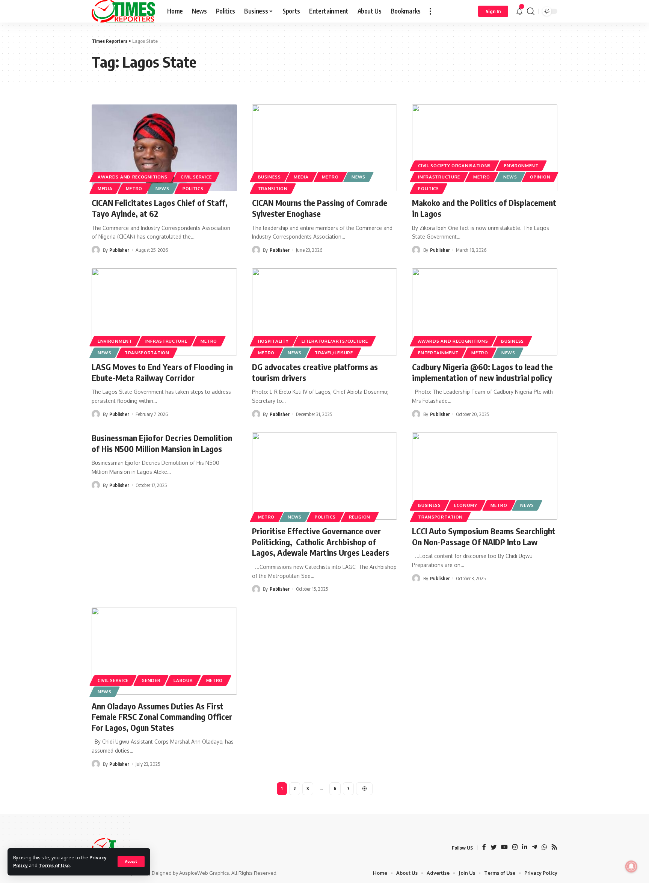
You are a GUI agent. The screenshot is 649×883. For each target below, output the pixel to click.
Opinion (540, 177)
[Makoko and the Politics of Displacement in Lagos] (484, 148)
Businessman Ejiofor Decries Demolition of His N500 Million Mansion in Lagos (162, 443)
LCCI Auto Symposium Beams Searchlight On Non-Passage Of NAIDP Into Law (483, 536)
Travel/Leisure (334, 352)
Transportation (147, 352)
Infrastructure (439, 177)
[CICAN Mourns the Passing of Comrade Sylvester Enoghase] (324, 148)
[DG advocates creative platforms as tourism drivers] (324, 311)
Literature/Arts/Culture (335, 341)
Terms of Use (54, 865)
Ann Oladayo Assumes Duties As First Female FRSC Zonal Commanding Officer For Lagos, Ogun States (162, 717)
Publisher (119, 250)
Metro (134, 188)
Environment (521, 165)
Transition (273, 188)
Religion (360, 517)
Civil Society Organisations (454, 165)
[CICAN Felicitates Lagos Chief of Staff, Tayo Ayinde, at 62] (164, 148)
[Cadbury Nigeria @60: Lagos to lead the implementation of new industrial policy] (484, 311)
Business (269, 177)
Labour (183, 680)
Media (105, 188)
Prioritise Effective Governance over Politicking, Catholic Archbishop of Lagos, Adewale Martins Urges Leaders (320, 542)
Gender (151, 680)
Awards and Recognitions (133, 177)
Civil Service (196, 177)
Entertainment (438, 352)
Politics (193, 188)
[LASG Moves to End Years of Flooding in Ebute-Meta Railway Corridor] (164, 311)
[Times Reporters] (123, 11)
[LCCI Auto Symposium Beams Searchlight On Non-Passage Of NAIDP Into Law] (484, 476)
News (162, 188)
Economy (465, 505)
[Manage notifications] (631, 866)
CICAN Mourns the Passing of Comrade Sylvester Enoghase (319, 208)
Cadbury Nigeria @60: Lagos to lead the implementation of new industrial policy (482, 372)
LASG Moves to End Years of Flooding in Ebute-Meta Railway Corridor (162, 372)
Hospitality (273, 341)
